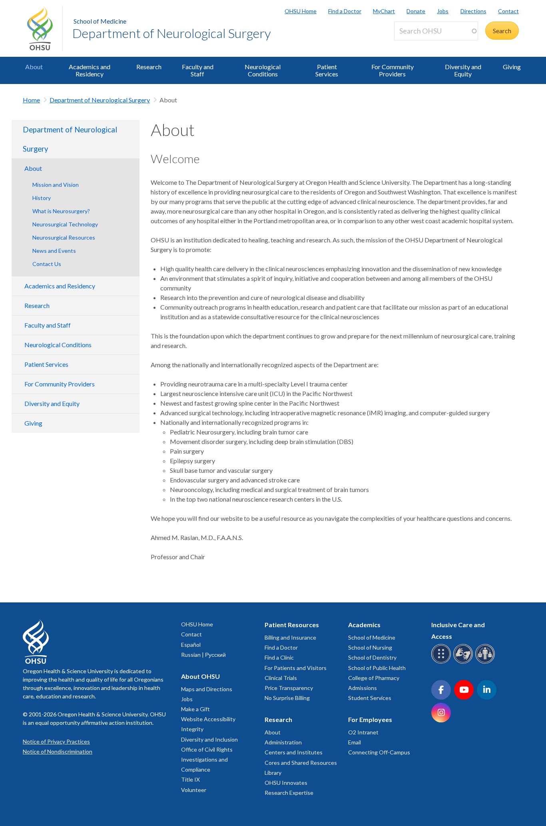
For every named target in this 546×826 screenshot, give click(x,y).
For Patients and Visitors (296, 667)
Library (273, 772)
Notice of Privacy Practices (56, 741)
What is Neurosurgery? (61, 211)
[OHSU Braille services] (442, 662)
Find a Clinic (279, 657)
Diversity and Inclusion (209, 739)
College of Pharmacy (373, 677)
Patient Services (326, 70)
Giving (512, 66)
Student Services (369, 697)
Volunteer (193, 789)
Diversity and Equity (463, 70)
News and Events (54, 250)
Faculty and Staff (197, 70)
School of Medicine (100, 21)
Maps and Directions (206, 689)
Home (31, 100)
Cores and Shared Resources (301, 762)
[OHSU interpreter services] (486, 662)
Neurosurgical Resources (63, 237)
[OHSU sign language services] (464, 662)
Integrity (192, 729)
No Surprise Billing (287, 697)
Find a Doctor (344, 11)
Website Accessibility (208, 719)
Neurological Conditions (263, 70)
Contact (508, 11)
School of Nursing (370, 647)
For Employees (370, 719)
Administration (283, 742)
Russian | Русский (203, 654)
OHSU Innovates (286, 782)
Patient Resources (292, 624)
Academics (364, 624)
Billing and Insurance (290, 637)
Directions (473, 11)
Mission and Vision (55, 184)
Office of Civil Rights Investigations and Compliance (207, 759)
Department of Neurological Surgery (171, 33)
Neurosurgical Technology (65, 224)
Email (354, 742)
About (34, 66)
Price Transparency (289, 687)
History (41, 197)
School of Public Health (377, 667)
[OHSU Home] (44, 28)
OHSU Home (301, 11)
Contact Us (46, 263)
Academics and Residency (89, 70)
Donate (416, 11)
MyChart (384, 11)
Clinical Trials (281, 677)
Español (191, 644)
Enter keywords (418, 45)
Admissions (362, 687)
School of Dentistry (372, 657)
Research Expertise (289, 792)
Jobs (442, 11)
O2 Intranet (363, 732)
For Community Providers (392, 70)
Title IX (190, 779)
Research (148, 66)
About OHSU (200, 676)
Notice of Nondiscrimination (57, 751)
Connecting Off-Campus (379, 752)
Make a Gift (195, 709)
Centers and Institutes (294, 752)
